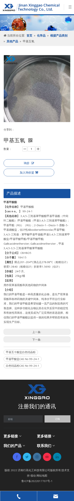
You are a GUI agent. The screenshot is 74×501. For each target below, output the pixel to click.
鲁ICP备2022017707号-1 (37, 481)
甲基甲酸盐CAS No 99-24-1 (22, 359)
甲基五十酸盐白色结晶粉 (21, 352)
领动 (33, 475)
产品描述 (13, 193)
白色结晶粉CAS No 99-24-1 (22, 365)
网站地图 (41, 475)
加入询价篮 (27, 172)
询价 (26, 163)
